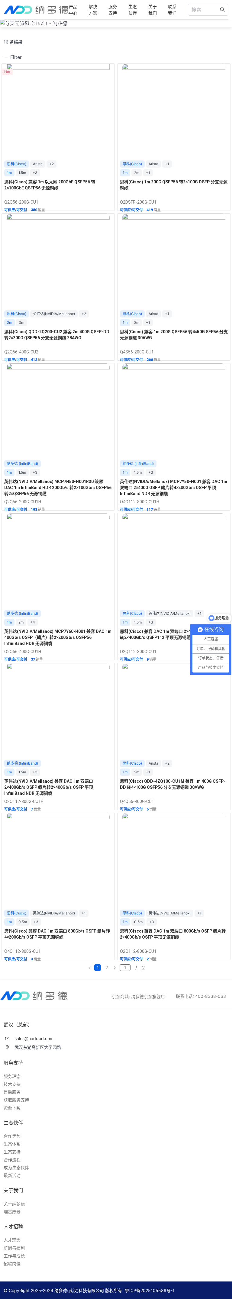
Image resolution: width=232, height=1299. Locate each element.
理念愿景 (12, 1211)
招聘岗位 (12, 1263)
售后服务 (12, 1091)
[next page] (114, 968)
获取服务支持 (16, 1099)
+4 (32, 622)
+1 (167, 164)
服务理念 (12, 1076)
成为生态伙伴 (16, 1167)
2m (136, 172)
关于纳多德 (14, 1203)
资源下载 (12, 1107)
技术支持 (12, 1084)
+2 (51, 164)
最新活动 (12, 1175)
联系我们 (172, 9)
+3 (35, 172)
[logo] (36, 9)
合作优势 (12, 1136)
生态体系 (12, 1143)
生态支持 (12, 1151)
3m (21, 322)
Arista (38, 164)
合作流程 (12, 1159)
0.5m (22, 922)
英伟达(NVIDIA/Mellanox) (54, 313)
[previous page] (89, 968)
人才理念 (12, 1240)
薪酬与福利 (14, 1247)
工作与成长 (14, 1255)
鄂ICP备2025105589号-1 (150, 1290)
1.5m (22, 172)
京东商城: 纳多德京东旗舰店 (138, 996)
